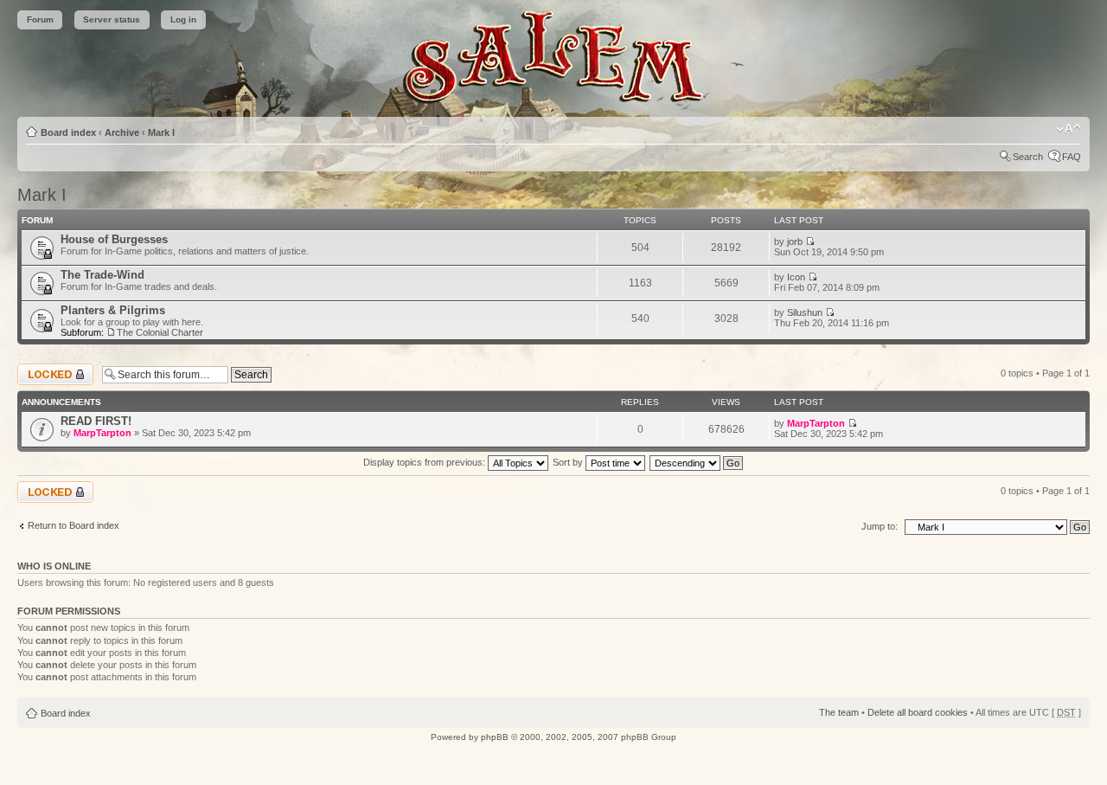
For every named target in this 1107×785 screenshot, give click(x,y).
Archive (122, 132)
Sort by (569, 462)
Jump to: (879, 526)
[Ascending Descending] (697, 462)
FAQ (1071, 156)
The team (839, 712)
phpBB (495, 737)
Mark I (161, 132)
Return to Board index (73, 525)
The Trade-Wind (102, 274)
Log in (183, 19)
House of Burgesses (114, 239)
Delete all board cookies (917, 712)
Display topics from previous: (425, 462)
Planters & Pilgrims (113, 310)
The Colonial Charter (160, 332)
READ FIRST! (96, 421)
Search (1028, 156)
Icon (796, 277)
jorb (795, 241)
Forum (40, 19)
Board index (68, 132)
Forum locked (46, 369)
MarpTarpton (102, 433)
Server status (111, 19)
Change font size (1068, 129)
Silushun (804, 312)
